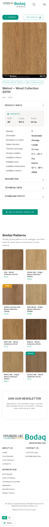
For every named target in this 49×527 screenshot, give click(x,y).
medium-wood (36, 82)
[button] (44, 4)
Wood (19, 82)
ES (9, 518)
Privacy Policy (30, 510)
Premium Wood (9, 82)
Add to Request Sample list (21, 212)
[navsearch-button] (33, 4)
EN (4, 518)
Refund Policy (18, 510)
